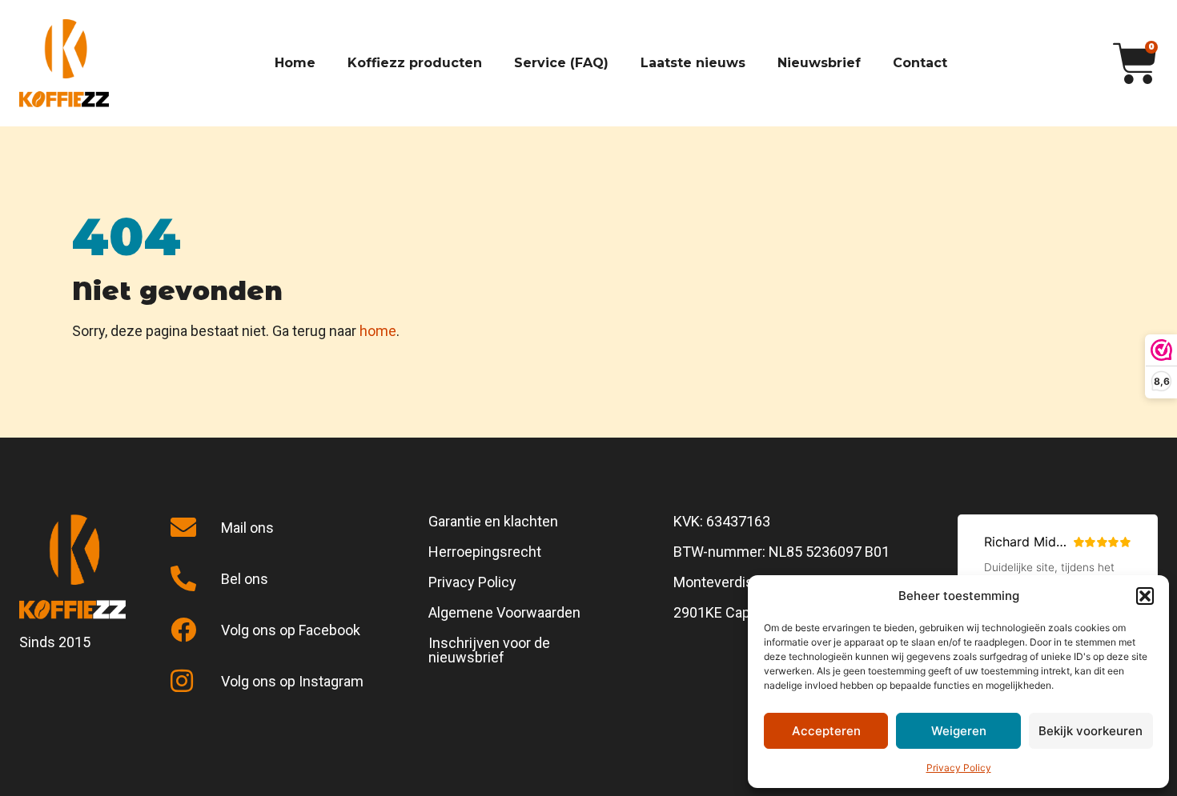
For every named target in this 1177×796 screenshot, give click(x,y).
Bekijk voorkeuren (1090, 730)
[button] (1145, 596)
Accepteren (826, 730)
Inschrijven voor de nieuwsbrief (489, 650)
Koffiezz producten (414, 62)
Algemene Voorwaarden (504, 612)
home (378, 330)
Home (295, 62)
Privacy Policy (958, 768)
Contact (920, 62)
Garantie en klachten (493, 521)
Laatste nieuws (693, 62)
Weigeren (958, 730)
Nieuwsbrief (819, 62)
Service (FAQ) (561, 62)
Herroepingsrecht (484, 551)
